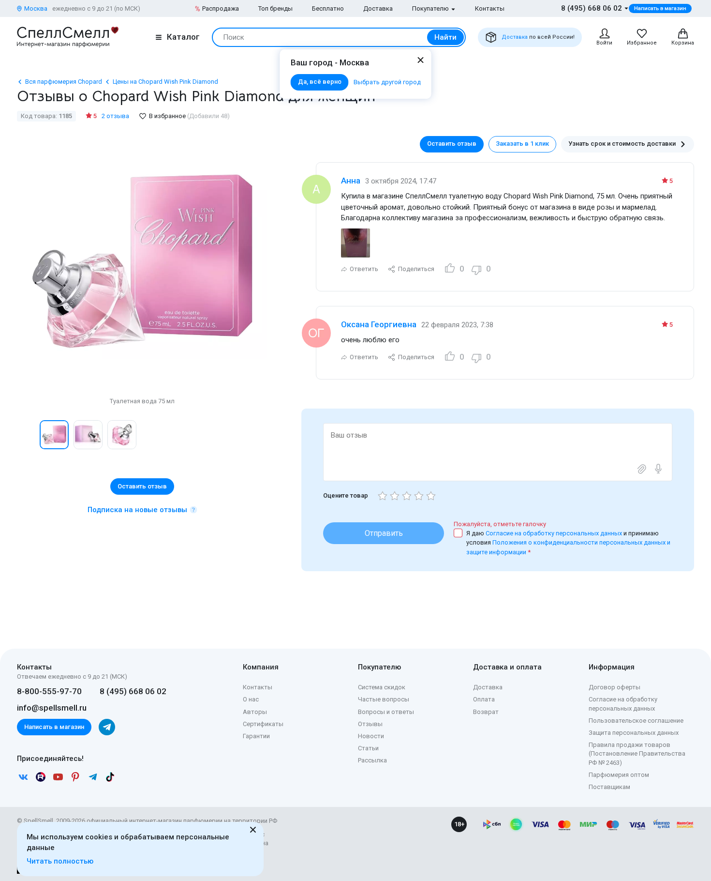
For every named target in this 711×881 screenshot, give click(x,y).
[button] (27, 434)
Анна (350, 180)
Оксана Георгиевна (378, 324)
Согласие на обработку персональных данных (554, 533)
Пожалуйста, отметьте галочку (500, 524)
